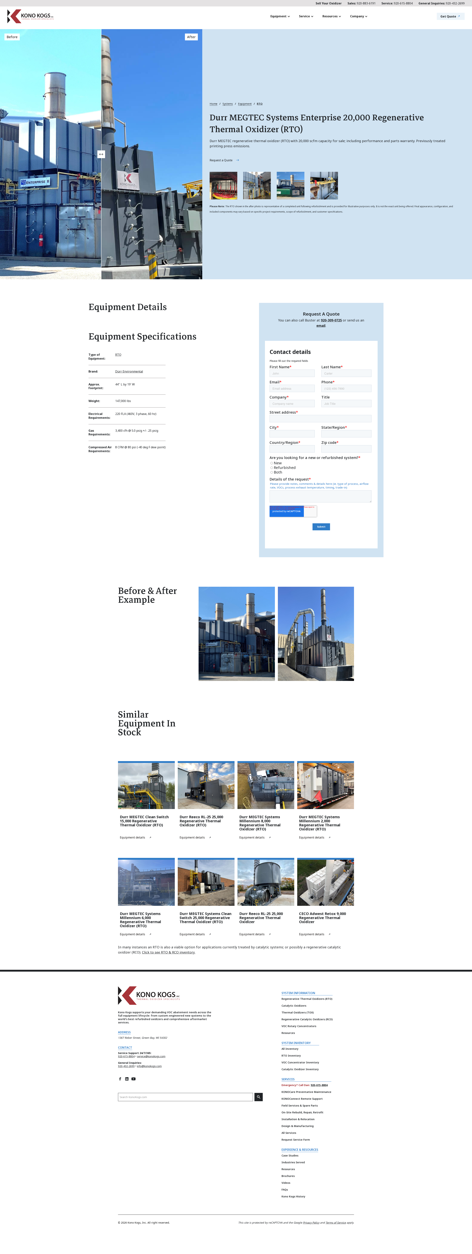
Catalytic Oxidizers (294, 1005)
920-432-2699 (442, 3)
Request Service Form (296, 1139)
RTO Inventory (291, 1055)
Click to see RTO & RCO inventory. (168, 952)
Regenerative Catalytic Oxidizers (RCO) (307, 1019)
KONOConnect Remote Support (302, 1098)
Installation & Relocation (298, 1119)
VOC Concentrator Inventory (300, 1062)
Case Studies (290, 1155)
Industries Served (293, 1162)
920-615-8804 (397, 3)
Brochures (288, 1176)
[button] (280, 16)
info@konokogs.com (149, 1066)
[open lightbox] (223, 185)
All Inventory (290, 1048)
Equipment (245, 103)
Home (213, 103)
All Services (289, 1133)
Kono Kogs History (293, 1196)
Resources (288, 1033)
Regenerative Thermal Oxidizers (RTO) (307, 999)
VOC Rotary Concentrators (299, 1026)
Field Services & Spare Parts (300, 1105)
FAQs (285, 1189)
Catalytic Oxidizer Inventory (300, 1069)
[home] (52, 16)
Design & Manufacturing (298, 1126)
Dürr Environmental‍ (129, 371)
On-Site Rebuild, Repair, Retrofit (302, 1112)
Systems (228, 103)
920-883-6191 (362, 3)
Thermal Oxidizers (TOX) (298, 1012)
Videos (286, 1183)
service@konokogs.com (151, 1056)
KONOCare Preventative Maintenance (306, 1092)
